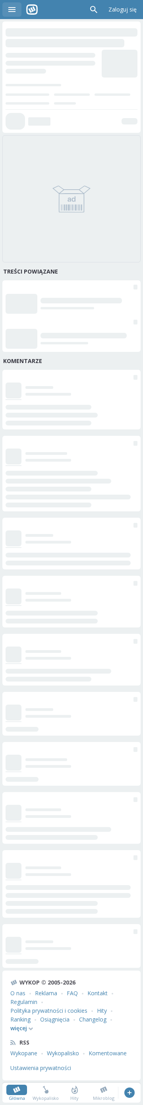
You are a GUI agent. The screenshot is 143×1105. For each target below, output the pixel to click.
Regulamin (23, 1002)
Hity (102, 1010)
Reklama (46, 993)
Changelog (92, 1019)
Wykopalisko (63, 1053)
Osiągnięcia (55, 1019)
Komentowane (108, 1053)
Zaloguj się (122, 9)
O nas (17, 993)
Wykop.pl (32, 9)
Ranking (20, 1019)
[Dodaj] (129, 1093)
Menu (11, 9)
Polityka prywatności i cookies (48, 1010)
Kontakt (97, 993)
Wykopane (23, 1053)
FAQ (72, 993)
